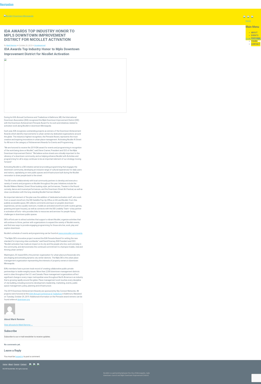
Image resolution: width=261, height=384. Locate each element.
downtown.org (23, 299)
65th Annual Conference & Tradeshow (45, 294)
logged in (19, 356)
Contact (255, 44)
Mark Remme (11, 45)
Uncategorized (39, 45)
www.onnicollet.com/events (70, 233)
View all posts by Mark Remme (18, 325)
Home (5, 364)
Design (16, 364)
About (254, 32)
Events (254, 35)
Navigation (6, 4)
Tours (254, 41)
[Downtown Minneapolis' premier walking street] (18, 16)
